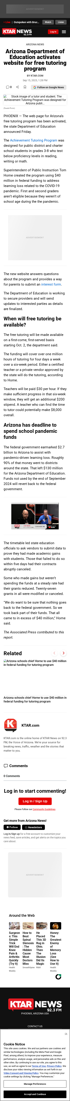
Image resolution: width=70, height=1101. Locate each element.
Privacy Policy (54, 1066)
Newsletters (35, 827)
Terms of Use (39, 1066)
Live (8, 22)
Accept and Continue (35, 1094)
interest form (51, 284)
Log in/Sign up (12, 833)
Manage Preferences (35, 1084)
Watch (48, 22)
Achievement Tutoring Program (33, 140)
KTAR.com (30, 725)
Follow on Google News (50, 87)
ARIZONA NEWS (35, 44)
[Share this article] (17, 87)
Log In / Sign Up (35, 801)
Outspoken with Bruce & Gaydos (27, 22)
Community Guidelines (44, 809)
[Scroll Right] (63, 653)
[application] (35, 516)
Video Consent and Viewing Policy (21, 1073)
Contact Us (35, 1026)
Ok (66, 1034)
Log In (53, 32)
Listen (61, 22)
